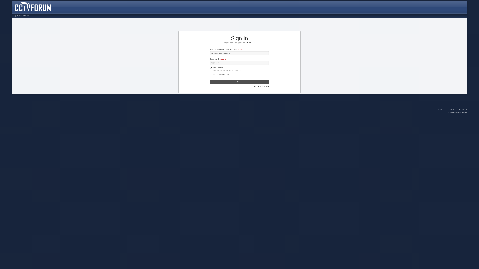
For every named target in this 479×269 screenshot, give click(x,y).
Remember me (218, 68)
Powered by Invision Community (456, 112)
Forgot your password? (261, 86)
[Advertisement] (239, 25)
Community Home (23, 16)
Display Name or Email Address (227, 49)
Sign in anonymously (221, 74)
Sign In (239, 82)
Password (218, 59)
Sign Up (251, 42)
